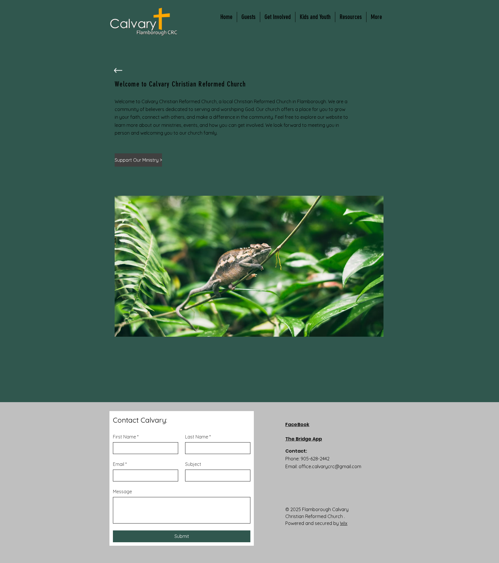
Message (122, 491)
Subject (193, 464)
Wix (343, 523)
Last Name (198, 437)
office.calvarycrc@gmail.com (330, 466)
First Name (126, 437)
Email (120, 464)
